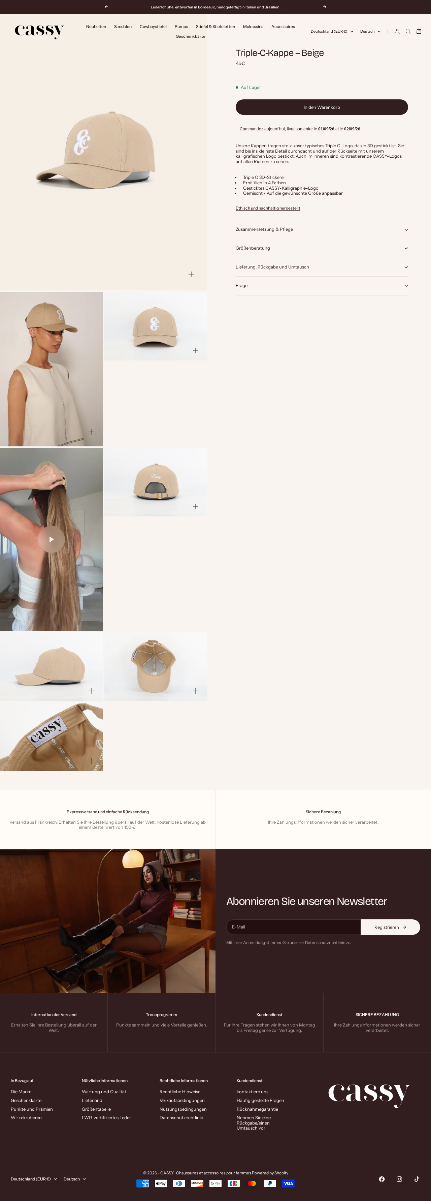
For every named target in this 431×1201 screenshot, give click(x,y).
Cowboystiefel (153, 26)
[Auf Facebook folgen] (381, 1179)
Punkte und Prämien (32, 1109)
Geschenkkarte (190, 36)
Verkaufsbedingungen (182, 1100)
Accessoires (283, 26)
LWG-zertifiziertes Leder (106, 1117)
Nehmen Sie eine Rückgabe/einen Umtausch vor (254, 1123)
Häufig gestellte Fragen (260, 1100)
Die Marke (21, 1091)
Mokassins (253, 26)
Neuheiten (96, 26)
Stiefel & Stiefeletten (215, 26)
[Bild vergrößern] (191, 274)
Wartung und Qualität (104, 1091)
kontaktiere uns (252, 1091)
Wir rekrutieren (26, 1117)
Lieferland (92, 1100)
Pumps (181, 26)
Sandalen (123, 26)
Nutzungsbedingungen (183, 1109)
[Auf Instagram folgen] (399, 1179)
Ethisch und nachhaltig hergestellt (268, 208)
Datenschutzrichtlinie (181, 1117)
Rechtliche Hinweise (180, 1091)
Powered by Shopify (270, 1172)
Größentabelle (96, 1109)
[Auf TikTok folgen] (416, 1179)
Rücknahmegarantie (257, 1109)
